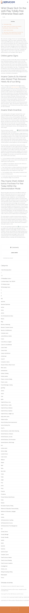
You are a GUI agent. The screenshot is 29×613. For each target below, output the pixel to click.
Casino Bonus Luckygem (6, 341)
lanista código (4, 451)
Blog (2, 321)
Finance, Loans (4, 382)
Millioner (3, 459)
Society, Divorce (4, 531)
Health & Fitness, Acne (6, 402)
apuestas (3, 301)
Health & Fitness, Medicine (6, 408)
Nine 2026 (3, 471)
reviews (2, 517)
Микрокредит (4, 574)
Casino (2, 339)
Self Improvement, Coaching (7, 520)
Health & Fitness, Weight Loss (7, 413)
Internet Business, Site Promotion (8, 439)
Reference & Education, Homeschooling (9, 508)
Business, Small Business (6, 330)
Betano (2, 318)
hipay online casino (5, 416)
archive (2, 307)
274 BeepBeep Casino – (6, 278)
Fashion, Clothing (4, 373)
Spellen (2, 540)
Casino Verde (4, 350)
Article (2, 310)
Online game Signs (7, 24)
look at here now (15, 87)
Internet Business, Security (6, 436)
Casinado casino (4, 333)
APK (2, 298)
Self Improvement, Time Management (9, 525)
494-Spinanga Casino (5, 287)
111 (2, 275)
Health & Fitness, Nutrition (6, 410)
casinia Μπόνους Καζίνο (6, 336)
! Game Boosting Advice (6, 270)
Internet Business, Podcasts (7, 433)
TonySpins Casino (5, 554)
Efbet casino (3, 367)
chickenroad (3, 356)
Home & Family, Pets (5, 425)
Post (2, 482)
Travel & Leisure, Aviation (6, 557)
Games (2, 390)
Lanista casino (4, 448)
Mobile (2, 462)
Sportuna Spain (4, 551)
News (2, 468)
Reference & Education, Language (8, 511)
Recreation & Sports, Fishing (7, 505)
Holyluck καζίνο (4, 419)
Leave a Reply (14, 252)
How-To (2, 428)
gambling (3, 387)
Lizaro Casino (4, 456)
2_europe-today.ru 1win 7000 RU (8, 281)
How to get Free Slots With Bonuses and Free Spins (12, 594)
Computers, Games (5, 362)
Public (2, 500)
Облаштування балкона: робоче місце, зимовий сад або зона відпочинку (13, 590)
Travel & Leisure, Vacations (7, 563)
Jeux (2, 445)
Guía (2, 396)
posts (2, 485)
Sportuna (3, 548)
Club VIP (3, 359)
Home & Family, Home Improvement (9, 422)
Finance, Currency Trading (6, 379)
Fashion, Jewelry (4, 376)
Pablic (2, 477)
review (2, 514)
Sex (2, 528)
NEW (2, 465)
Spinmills (3, 546)
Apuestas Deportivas (5, 304)
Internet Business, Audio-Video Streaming (10, 431)
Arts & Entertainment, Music (7, 316)
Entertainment (4, 370)
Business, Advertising (5, 324)
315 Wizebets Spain (5, 284)
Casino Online (4, 347)
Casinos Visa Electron (5, 353)
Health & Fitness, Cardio (6, 405)
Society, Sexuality (4, 537)
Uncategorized (4, 566)
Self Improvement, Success (7, 523)
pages (2, 479)
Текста (2, 577)
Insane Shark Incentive (8, 30)
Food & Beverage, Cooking (6, 385)
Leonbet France (4, 454)
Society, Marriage (4, 534)
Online (2, 474)
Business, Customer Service (7, 327)
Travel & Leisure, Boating (6, 560)
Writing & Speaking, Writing (6, 571)
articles (2, 313)
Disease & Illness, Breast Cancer (8, 364)
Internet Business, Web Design (7, 442)
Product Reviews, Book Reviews (8, 497)
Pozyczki (3, 491)
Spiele (2, 543)
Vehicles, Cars (4, 569)
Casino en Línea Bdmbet (6, 344)
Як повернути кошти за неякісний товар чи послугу (12, 586)
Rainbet (2, 502)
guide (2, 399)
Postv (2, 488)
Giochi (2, 393)
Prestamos (3, 494)
